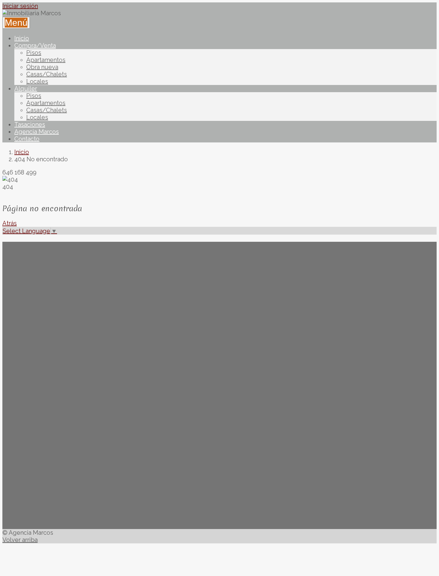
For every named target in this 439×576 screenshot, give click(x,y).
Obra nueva (42, 67)
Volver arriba (20, 539)
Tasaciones (29, 124)
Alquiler (25, 88)
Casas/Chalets (46, 74)
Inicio (21, 38)
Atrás (9, 223)
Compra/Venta (35, 45)
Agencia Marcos (36, 131)
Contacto (26, 138)
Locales (37, 81)
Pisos (33, 52)
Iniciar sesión (20, 6)
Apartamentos (45, 59)
